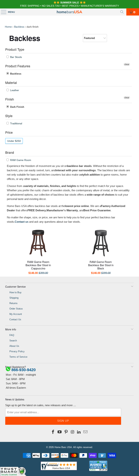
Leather (14, 90)
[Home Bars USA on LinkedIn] (79, 432)
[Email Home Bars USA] (85, 432)
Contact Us (15, 319)
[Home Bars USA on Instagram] (72, 432)
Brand (9, 152)
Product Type (14, 49)
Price (9, 132)
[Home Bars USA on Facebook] (53, 432)
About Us (14, 346)
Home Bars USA (63, 447)
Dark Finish (16, 106)
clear (126, 64)
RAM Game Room (20, 160)
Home (8, 26)
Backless (19, 26)
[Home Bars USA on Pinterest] (66, 432)
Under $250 (14, 140)
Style (8, 115)
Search (13, 340)
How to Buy (15, 292)
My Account (15, 314)
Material (11, 82)
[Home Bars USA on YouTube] (59, 432)
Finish (9, 99)
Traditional (15, 123)
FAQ (11, 335)
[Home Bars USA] (69, 12)
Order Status (16, 308)
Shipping (13, 297)
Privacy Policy (17, 351)
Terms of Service (18, 356)
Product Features (17, 66)
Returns (13, 303)
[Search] (122, 12)
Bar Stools (15, 57)
